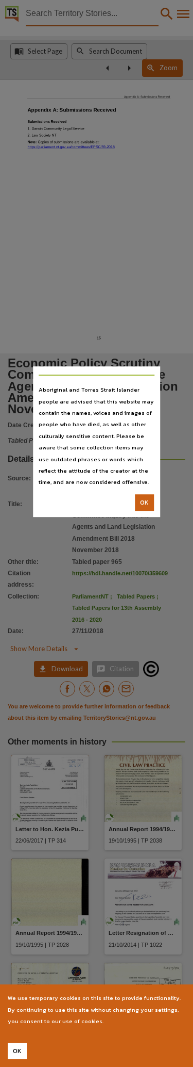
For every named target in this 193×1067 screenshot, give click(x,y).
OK (144, 502)
